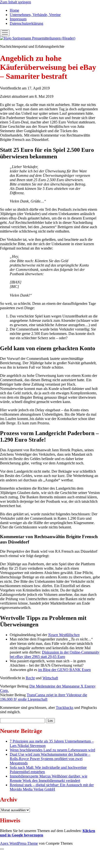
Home (14, 10)
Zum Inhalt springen (15, 2)
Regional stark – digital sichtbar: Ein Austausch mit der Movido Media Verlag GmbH (52, 787)
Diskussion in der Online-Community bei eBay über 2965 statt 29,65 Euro (55, 654)
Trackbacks (64, 707)
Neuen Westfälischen (64, 635)
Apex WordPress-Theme (19, 843)
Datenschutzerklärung (26, 23)
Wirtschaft (50, 678)
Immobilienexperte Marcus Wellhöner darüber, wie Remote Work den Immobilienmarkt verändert (48, 778)
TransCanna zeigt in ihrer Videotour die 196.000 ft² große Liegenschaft (43, 697)
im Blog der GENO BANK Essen (64, 670)
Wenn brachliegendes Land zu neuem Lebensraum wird (52, 750)
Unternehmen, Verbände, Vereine (35, 15)
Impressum (18, 19)
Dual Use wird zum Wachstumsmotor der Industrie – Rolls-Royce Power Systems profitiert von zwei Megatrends (50, 758)
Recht (30, 678)
